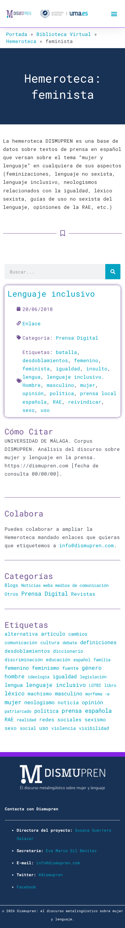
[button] (114, 14)
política (62, 393)
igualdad (68, 368)
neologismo (39, 702)
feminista (36, 368)
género (92, 667)
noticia (68, 702)
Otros (11, 594)
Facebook (26, 886)
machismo (40, 693)
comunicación (21, 642)
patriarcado (18, 711)
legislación (93, 677)
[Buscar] (112, 271)
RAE (57, 401)
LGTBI (95, 685)
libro (110, 685)
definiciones (98, 642)
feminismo (45, 667)
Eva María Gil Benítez (71, 850)
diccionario (68, 651)
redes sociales (60, 719)
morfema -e (97, 694)
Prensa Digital (77, 337)
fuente (70, 668)
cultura (49, 642)
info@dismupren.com (86, 545)
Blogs (11, 585)
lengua (31, 376)
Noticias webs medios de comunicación (65, 585)
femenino (86, 360)
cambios (77, 634)
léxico (15, 693)
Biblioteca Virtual (63, 34)
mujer (87, 385)
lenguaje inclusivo (56, 684)
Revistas (83, 594)
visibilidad (94, 728)
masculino (60, 385)
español (81, 659)
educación (58, 659)
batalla (66, 352)
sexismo (95, 719)
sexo (28, 410)
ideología (38, 677)
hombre (15, 676)
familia (101, 659)
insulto (96, 368)
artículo (53, 633)
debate (69, 642)
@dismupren (51, 874)
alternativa (21, 633)
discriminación (24, 659)
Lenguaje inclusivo (51, 293)
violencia (63, 728)
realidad (26, 720)
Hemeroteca (21, 41)
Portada (16, 34)
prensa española (87, 710)
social (28, 728)
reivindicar (84, 401)
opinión (33, 393)
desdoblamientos (45, 360)
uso (45, 410)
